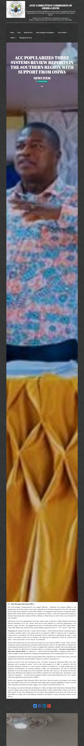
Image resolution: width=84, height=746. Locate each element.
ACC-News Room (42, 81)
